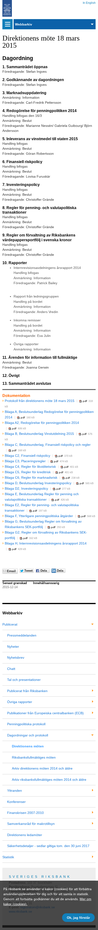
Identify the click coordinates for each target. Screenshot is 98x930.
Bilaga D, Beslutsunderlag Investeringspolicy (38, 483)
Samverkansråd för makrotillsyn (31, 824)
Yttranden (14, 790)
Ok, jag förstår (78, 918)
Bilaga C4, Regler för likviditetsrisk (30, 466)
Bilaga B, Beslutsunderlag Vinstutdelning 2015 (39, 434)
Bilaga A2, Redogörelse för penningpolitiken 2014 (42, 423)
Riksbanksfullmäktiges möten (34, 757)
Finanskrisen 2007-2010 (25, 813)
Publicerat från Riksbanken (27, 691)
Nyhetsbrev (15, 657)
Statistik (8, 857)
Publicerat (9, 624)
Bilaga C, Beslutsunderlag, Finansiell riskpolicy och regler (48, 445)
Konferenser (16, 802)
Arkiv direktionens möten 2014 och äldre (42, 768)
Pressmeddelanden (21, 635)
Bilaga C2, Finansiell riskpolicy (27, 455)
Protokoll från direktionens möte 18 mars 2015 (39, 401)
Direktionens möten (28, 746)
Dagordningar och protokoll (27, 735)
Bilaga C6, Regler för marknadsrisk (31, 477)
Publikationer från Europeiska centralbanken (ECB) (45, 713)
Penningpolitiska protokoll (26, 724)
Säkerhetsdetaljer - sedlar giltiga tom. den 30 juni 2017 (48, 846)
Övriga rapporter (19, 702)
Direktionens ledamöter (24, 835)
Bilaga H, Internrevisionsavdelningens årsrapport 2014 (46, 543)
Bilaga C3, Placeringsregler (25, 461)
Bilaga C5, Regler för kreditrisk (28, 472)
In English (89, 2)
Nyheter (13, 646)
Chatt (11, 669)
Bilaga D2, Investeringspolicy (26, 488)
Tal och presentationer (24, 680)
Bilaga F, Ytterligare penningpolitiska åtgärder (39, 516)
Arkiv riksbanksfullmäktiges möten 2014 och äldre (49, 779)
